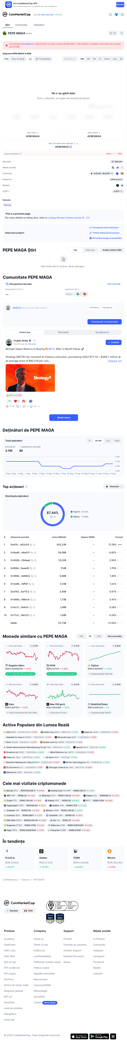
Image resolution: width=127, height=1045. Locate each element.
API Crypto (10, 973)
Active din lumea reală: (16, 984)
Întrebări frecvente (74, 956)
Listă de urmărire (13, 1008)
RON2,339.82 (64, 810)
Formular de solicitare (75, 944)
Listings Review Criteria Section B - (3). (69, 217)
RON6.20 (21, 795)
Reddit (96, 967)
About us (39, 938)
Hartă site (9, 1019)
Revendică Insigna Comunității (107, 238)
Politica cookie (41, 967)
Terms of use (41, 944)
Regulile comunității (44, 973)
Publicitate (9, 944)
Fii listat (68, 938)
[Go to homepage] (16, 14)
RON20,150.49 (26, 820)
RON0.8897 (24, 815)
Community (99, 944)
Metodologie (40, 990)
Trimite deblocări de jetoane (105, 232)
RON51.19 (65, 815)
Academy (9, 938)
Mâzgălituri (10, 1013)
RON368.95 (26, 805)
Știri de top (10, 961)
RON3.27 (66, 820)
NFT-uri (8, 996)
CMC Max (9, 956)
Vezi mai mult (113, 284)
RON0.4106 (99, 800)
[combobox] (70, 59)
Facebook (98, 961)
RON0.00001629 (25, 830)
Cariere (38, 1002)
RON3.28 (63, 800)
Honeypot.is (27, 44)
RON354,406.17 (25, 790)
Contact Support (73, 950)
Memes (7, 205)
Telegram (98, 950)
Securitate (39, 996)
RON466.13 (102, 795)
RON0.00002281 (71, 825)
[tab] (31, 59)
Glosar (67, 961)
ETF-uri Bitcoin (12, 967)
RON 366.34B (47, 15)
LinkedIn (98, 973)
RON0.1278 (69, 805)
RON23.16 (23, 810)
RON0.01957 (70, 830)
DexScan (9, 979)
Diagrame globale (13, 990)
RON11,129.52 (61, 795)
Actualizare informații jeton (105, 227)
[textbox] (49, 311)
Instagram (98, 956)
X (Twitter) (99, 938)
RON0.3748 (25, 825)
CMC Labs (10, 950)
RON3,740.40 (24, 800)
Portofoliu (9, 1002)
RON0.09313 (72, 790)
